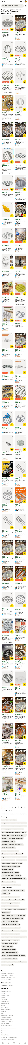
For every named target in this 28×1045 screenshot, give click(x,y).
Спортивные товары (6, 1017)
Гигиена (3, 997)
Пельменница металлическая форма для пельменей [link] (7, 743)
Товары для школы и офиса (7, 1015)
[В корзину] (12, 29)
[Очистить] (22, 6)
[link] (9, 820)
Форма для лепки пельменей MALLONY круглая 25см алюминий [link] (7, 611)
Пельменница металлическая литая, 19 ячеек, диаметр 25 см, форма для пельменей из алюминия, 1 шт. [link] (7, 404)
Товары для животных (6, 1019)
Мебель (3, 993)
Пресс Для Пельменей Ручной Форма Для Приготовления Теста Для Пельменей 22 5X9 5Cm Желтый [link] (7, 221)
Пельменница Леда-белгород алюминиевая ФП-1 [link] (7, 167)
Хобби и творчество (6, 1009)
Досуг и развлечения (6, 991)
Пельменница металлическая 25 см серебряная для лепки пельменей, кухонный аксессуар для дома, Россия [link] (7, 88)
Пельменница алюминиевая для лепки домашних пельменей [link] (19, 326)
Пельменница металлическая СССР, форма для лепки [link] (20, 585)
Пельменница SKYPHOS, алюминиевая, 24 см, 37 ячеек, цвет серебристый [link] (20, 195)
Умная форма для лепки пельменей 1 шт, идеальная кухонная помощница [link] (7, 796)
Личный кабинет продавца (7, 973)
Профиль (25, 1043)
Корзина (19, 1043)
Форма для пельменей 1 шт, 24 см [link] (20, 221)
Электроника (4, 999)
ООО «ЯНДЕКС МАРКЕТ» (11, 1037)
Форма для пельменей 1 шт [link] (7, 326)
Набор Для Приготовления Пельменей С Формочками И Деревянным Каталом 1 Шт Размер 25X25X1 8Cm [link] (20, 115)
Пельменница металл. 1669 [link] (7, 690)
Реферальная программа (7, 985)
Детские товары (5, 1023)
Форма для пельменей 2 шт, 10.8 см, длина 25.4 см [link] (20, 481)
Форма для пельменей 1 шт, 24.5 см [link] (7, 664)
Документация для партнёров (8, 977)
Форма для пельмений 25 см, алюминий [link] (20, 168)
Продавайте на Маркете (7, 975)
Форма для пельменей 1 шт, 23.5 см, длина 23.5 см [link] (7, 481)
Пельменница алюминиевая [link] (5, 35)
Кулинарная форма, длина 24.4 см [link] (6, 274)
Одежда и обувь (5, 1001)
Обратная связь (5, 1030)
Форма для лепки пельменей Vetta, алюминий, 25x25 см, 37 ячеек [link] (7, 247)
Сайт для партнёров (6, 979)
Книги (2, 1013)
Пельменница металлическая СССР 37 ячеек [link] (20, 743)
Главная (3, 1043)
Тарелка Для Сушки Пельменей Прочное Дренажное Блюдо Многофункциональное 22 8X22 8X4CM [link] (7, 455)
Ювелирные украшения (6, 1025)
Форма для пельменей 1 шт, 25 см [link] (20, 35)
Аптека (3, 1005)
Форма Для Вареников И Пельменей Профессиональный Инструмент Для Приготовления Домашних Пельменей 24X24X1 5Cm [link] (7, 352)
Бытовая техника (5, 995)
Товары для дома (5, 1003)
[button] (26, 6)
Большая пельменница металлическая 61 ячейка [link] (7, 717)
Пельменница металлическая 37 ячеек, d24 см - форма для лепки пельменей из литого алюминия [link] (20, 247)
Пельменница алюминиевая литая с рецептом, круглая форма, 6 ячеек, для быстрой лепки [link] (20, 455)
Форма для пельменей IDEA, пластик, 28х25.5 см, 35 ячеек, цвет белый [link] (20, 690)
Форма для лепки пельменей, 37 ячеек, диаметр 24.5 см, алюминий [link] (20, 404)
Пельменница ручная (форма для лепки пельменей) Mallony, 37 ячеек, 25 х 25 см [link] (20, 507)
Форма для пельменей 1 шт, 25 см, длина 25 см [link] (20, 559)
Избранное (14, 1043)
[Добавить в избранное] (12, 17)
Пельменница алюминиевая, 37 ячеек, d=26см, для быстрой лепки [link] (6, 61)
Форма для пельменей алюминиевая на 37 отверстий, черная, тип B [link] (20, 274)
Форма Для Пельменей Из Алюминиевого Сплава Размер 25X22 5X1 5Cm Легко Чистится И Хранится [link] (20, 88)
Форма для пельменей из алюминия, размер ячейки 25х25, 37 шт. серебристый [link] (7, 115)
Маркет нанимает (5, 1032)
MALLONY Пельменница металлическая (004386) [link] (18, 61)
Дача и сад (3, 1011)
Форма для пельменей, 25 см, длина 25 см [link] (7, 142)
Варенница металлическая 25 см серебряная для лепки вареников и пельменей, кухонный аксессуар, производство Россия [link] (7, 638)
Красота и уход (4, 1007)
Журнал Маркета (5, 1034)
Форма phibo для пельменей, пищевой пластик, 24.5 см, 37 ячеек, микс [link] (20, 300)
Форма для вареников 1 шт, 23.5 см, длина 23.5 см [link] (20, 664)
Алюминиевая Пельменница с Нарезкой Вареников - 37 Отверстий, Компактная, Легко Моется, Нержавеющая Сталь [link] (7, 507)
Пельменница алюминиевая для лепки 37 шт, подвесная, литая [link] (6, 430)
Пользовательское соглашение (8, 1028)
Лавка (8, 1043)
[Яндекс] (12, 1039)
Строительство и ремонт (7, 1021)
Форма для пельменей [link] (7, 378)
